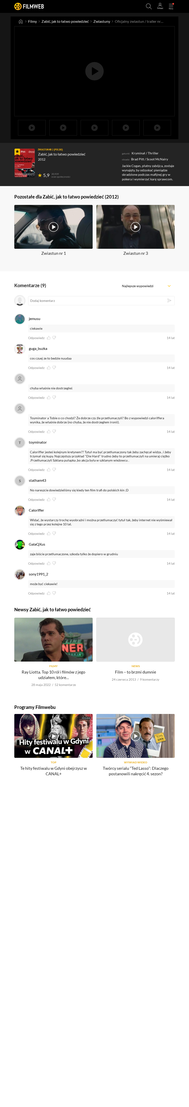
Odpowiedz (36, 338)
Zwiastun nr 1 (53, 253)
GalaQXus (37, 544)
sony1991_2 (38, 574)
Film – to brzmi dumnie (135, 671)
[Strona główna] (21, 21)
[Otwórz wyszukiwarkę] (149, 6)
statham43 (37, 480)
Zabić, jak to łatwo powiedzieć (65, 21)
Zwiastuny (101, 21)
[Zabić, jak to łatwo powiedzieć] (25, 163)
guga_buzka (38, 348)
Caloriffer (36, 510)
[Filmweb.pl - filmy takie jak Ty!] (29, 6)
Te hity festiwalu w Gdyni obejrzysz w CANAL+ (53, 771)
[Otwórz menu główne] (171, 6)
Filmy (32, 21)
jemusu (34, 318)
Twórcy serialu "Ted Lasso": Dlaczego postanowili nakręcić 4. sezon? (135, 771)
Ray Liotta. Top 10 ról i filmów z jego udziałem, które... (53, 674)
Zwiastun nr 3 (135, 253)
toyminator (38, 442)
